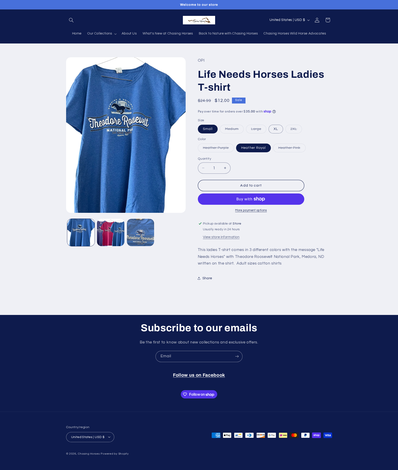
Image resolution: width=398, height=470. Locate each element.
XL (276, 128)
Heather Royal (253, 147)
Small (208, 128)
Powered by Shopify (115, 453)
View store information (221, 237)
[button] (71, 20)
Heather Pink (292, 149)
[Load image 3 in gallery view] (140, 232)
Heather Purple (218, 149)
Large (258, 130)
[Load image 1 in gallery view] (81, 232)
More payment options (251, 210)
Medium (234, 130)
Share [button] (207, 278)
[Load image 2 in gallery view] (110, 232)
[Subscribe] (237, 356)
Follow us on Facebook (199, 375)
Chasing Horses (89, 453)
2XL (296, 130)
